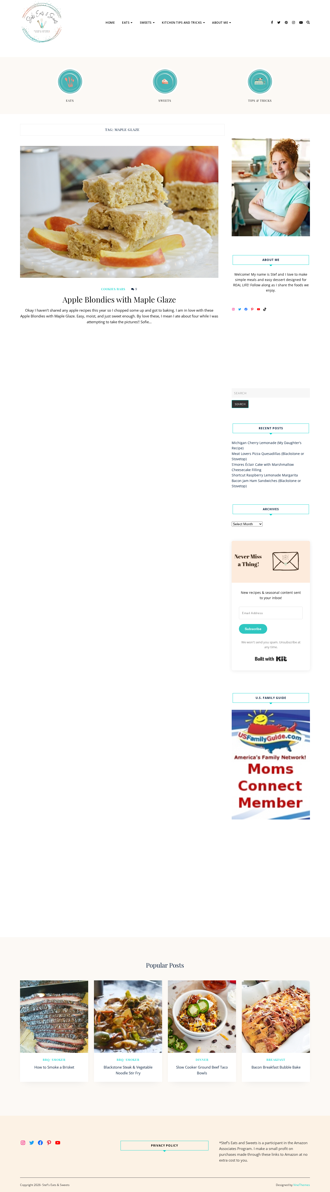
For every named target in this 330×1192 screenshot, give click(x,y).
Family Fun (224, 47)
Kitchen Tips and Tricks (182, 23)
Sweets (146, 23)
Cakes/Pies (151, 47)
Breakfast (275, 1060)
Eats (125, 23)
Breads (149, 38)
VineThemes (301, 1185)
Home (110, 23)
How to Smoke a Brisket (54, 1067)
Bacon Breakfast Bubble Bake (276, 1067)
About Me (220, 23)
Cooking (172, 47)
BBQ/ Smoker (54, 1060)
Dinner (202, 1060)
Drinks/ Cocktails (140, 38)
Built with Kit (271, 658)
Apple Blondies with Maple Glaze (119, 299)
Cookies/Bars (113, 289)
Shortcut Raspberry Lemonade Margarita (265, 475)
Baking (171, 38)
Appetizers (134, 47)
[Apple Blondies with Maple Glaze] (119, 212)
